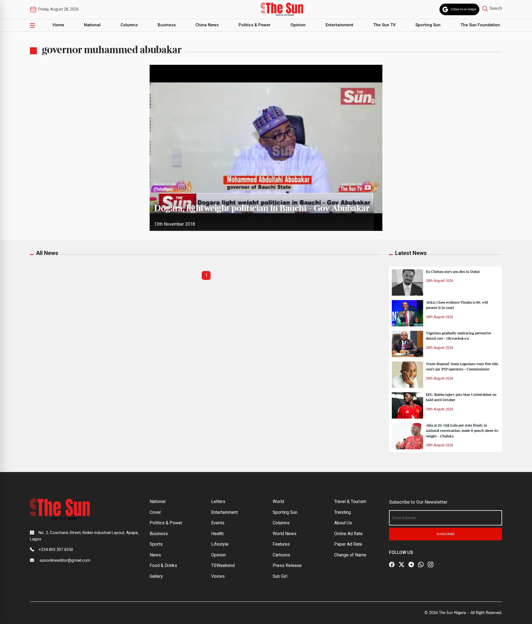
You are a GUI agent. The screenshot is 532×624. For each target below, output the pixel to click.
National (92, 24)
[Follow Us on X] (401, 564)
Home (58, 24)
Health (217, 533)
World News (284, 533)
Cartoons (281, 555)
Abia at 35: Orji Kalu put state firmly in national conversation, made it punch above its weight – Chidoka (462, 431)
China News (207, 24)
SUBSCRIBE (446, 534)
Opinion (298, 24)
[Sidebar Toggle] (32, 25)
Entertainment (339, 24)
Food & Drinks (163, 565)
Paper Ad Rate (348, 544)
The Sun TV (384, 24)
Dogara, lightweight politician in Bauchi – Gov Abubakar (261, 209)
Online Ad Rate (348, 533)
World (278, 501)
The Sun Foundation (480, 24)
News (155, 555)
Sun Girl (280, 576)
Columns (129, 24)
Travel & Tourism (350, 501)
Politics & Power (255, 24)
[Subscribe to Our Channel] (411, 564)
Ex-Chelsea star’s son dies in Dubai (453, 272)
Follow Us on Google (463, 9)
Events (217, 522)
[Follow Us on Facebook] (392, 564)
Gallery (156, 576)
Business (167, 24)
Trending (342, 512)
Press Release (287, 565)
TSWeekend (223, 565)
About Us (343, 522)
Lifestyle (220, 544)
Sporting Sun (428, 24)
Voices (218, 576)
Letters (218, 501)
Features (281, 544)
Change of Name (350, 555)
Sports (156, 544)
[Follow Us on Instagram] (430, 564)
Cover (155, 512)
